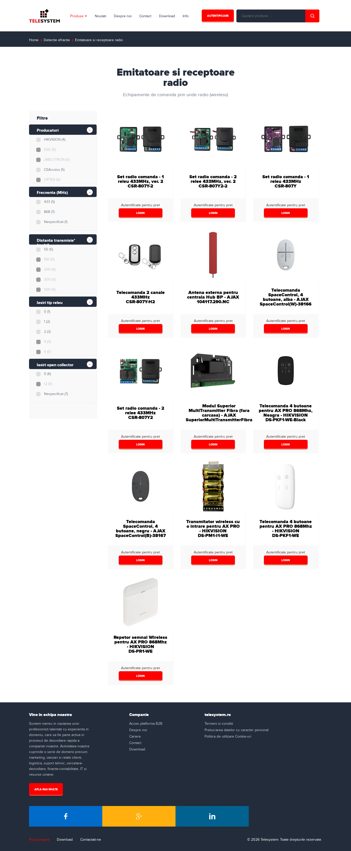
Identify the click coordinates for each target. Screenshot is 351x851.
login (140, 213)
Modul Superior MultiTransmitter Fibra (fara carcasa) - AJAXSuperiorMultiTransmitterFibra (219, 413)
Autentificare (217, 15)
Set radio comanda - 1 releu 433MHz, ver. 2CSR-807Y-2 (140, 181)
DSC (50, 150)
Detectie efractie (57, 40)
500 (50, 290)
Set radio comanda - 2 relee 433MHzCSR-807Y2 (140, 412)
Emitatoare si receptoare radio (99, 40)
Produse (77, 16)
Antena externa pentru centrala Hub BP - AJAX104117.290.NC (213, 297)
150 (49, 259)
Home (34, 40)
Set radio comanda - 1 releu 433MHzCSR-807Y (285, 181)
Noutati (100, 16)
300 (50, 279)
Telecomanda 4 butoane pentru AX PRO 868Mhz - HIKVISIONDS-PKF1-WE (286, 529)
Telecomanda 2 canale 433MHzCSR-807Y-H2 (140, 297)
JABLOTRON (57, 160)
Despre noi (123, 16)
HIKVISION (54, 140)
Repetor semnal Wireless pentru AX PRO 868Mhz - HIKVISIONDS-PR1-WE (140, 644)
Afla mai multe (46, 789)
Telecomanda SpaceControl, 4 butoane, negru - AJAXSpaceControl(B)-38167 (140, 529)
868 (49, 212)
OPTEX (52, 180)
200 (50, 269)
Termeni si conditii (219, 724)
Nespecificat (55, 222)
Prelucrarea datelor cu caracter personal (237, 730)
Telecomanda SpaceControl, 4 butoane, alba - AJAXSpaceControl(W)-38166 (285, 297)
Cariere (135, 736)
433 (49, 202)
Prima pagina (39, 840)
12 (48, 384)
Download (167, 16)
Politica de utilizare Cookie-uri (228, 736)
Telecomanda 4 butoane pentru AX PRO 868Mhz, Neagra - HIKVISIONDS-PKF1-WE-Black (285, 413)
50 (48, 249)
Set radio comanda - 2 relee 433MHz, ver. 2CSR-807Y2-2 (213, 181)
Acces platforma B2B (145, 724)
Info (186, 16)
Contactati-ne (90, 840)
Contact (145, 16)
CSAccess (54, 170)
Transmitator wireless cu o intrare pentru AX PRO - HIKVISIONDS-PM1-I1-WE (213, 529)
